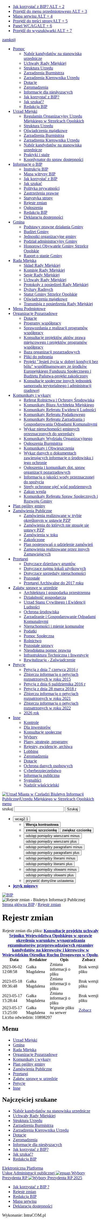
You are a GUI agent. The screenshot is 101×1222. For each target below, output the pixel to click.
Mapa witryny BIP (39, 174)
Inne (16, 717)
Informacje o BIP (27, 164)
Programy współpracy (42, 323)
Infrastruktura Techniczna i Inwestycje (56, 655)
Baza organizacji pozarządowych (52, 352)
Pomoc (19, 49)
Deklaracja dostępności (43, 217)
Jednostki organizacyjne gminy (50, 236)
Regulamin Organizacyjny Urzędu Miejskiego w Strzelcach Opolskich (54, 118)
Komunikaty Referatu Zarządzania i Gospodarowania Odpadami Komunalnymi (60, 421)
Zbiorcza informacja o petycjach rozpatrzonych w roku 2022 (51, 705)
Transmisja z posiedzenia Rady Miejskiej (58, 304)
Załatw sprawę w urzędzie (35, 587)
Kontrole (31, 722)
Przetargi (20, 559)
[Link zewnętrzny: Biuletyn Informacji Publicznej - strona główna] (7, 895)
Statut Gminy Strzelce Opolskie (50, 294)
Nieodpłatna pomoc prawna (47, 650)
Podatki (30, 631)
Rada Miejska (24, 260)
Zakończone (34, 539)
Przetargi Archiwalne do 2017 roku (53, 583)
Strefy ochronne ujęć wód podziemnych (58, 486)
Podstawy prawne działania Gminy (53, 227)
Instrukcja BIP (36, 169)
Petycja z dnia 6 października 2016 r (54, 684)
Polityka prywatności (42, 188)
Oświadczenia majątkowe (45, 130)
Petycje (19, 664)
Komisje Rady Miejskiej (44, 270)
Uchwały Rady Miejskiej (45, 63)
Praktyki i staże (37, 154)
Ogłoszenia (33, 207)
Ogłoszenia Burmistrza (43, 443)
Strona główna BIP (18, 904)
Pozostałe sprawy (38, 645)
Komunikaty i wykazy (32, 395)
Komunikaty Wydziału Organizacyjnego (58, 438)
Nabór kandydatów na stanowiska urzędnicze (51, 1111)
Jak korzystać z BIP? (38, 6)
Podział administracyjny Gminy (50, 241)
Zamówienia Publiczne (32, 510)
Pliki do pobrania (38, 356)
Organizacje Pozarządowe (35, 313)
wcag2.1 (21, 819)
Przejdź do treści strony (40, 21)
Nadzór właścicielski (41, 785)
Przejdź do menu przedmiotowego (50, 11)
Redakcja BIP (35, 106)
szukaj (7, 809)
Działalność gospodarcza (45, 597)
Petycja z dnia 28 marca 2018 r (50, 689)
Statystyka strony (38, 198)
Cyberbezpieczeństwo (42, 770)
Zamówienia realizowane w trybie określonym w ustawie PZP (53, 518)
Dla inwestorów (37, 727)
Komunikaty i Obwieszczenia (49, 448)
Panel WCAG (32, 26)
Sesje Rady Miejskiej (42, 275)
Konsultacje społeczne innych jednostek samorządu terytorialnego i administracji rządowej (58, 386)
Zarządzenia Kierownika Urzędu (51, 77)
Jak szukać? (34, 101)
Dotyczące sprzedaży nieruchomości (55, 573)
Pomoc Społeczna (39, 636)
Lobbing (31, 751)
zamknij (9, 39)
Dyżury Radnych (38, 289)
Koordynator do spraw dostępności (53, 159)
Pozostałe (32, 578)
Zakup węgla (35, 491)
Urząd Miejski (25, 111)
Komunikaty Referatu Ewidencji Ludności (60, 409)
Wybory (30, 737)
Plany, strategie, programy (46, 741)
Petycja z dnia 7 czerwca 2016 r (51, 669)
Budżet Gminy (36, 231)
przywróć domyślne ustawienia (50, 881)
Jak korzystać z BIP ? (31, 1187)
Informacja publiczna (42, 775)
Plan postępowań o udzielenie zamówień (58, 544)
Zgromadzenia (36, 87)
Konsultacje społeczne (43, 732)
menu (7, 803)
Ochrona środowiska (41, 612)
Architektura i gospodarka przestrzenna (57, 592)
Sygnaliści (32, 780)
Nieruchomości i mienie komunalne (54, 626)
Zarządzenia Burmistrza (44, 73)
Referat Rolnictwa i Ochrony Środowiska (59, 400)
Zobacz (85, 1010)
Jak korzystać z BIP (40, 178)
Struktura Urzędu (38, 68)
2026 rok (31, 713)
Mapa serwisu (33, 16)
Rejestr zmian (35, 203)
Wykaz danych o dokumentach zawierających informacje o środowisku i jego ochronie (58, 458)
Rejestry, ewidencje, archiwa (48, 746)
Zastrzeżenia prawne (41, 193)
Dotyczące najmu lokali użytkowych (55, 568)
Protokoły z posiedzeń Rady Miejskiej (56, 284)
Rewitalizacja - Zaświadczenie (49, 660)
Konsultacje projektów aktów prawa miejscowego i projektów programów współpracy (55, 342)
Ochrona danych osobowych (48, 766)
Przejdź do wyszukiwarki (42, 30)
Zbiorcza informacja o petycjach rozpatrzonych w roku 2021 (51, 696)
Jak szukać (33, 183)
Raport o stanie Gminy (43, 255)
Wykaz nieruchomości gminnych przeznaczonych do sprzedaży (51, 431)
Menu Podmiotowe (29, 308)
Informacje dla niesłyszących (48, 92)
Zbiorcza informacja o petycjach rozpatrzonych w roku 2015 (51, 676)
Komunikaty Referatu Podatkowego (54, 414)
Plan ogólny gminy (29, 506)
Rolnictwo (32, 640)
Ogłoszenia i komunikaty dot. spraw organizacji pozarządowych (54, 470)
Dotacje (30, 82)
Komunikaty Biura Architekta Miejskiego (59, 405)
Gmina (19, 222)
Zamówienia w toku (41, 535)
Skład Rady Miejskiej (42, 265)
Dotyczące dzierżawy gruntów (50, 563)
